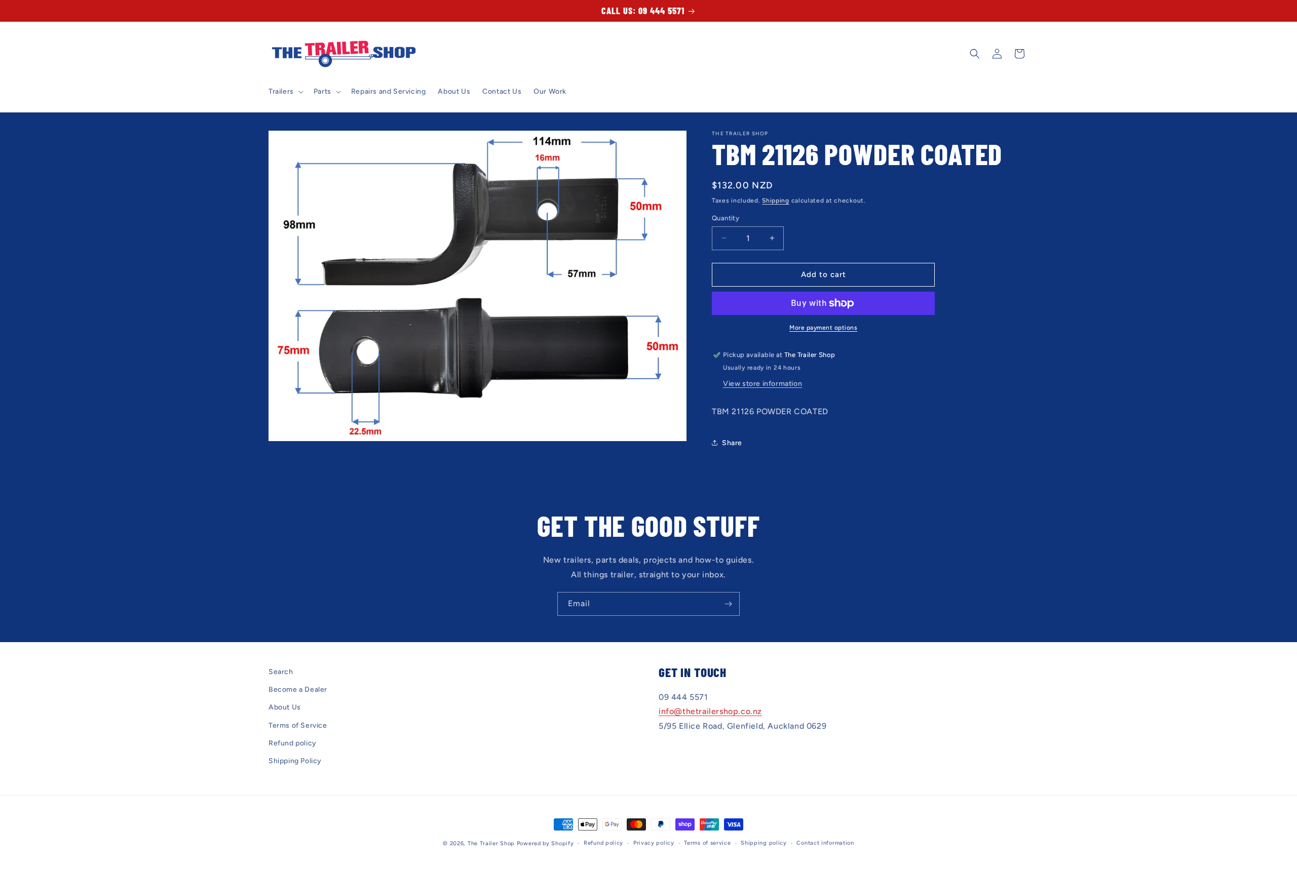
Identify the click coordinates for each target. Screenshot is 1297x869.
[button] (285, 91)
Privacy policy (653, 843)
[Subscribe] (728, 604)
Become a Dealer (298, 689)
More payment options (823, 327)
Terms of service (707, 843)
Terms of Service (298, 725)
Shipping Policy (295, 761)
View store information (762, 383)
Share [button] (732, 443)
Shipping (775, 200)
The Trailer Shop (491, 843)
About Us (285, 707)
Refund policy (293, 743)
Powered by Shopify (545, 843)
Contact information (825, 843)
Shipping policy (764, 843)
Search (281, 671)
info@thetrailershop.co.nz (710, 712)
